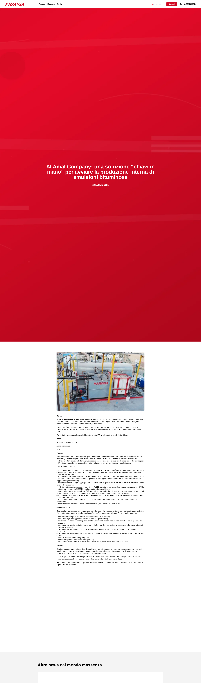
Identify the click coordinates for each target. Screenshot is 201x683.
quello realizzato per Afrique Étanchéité (79, 557)
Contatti (172, 4)
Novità (59, 4)
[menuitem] (153, 4)
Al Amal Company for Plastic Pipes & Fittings (74, 419)
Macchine (51, 4)
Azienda (42, 4)
